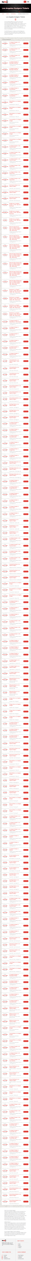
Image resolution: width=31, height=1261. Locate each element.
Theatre (19, 1247)
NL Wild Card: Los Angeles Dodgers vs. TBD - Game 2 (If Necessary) (14, 212)
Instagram (5, 1257)
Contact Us (20, 1256)
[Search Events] (25, 2)
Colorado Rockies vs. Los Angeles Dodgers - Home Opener (14, 361)
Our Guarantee (21, 1258)
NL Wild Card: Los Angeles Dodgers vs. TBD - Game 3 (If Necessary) (14, 220)
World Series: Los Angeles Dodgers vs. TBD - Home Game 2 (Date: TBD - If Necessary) (15, 298)
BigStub (3, 1243)
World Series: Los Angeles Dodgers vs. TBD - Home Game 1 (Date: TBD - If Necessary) (15, 290)
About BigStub (20, 1255)
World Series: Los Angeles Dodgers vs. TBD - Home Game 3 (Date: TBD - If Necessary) (15, 306)
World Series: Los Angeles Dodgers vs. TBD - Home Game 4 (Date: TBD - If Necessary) (15, 314)
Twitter (5, 1256)
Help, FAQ (20, 1257)
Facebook (5, 1255)
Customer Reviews (7, 1258)
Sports (19, 1245)
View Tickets (26, 43)
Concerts (20, 1246)
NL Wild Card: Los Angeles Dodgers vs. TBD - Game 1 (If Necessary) (14, 204)
